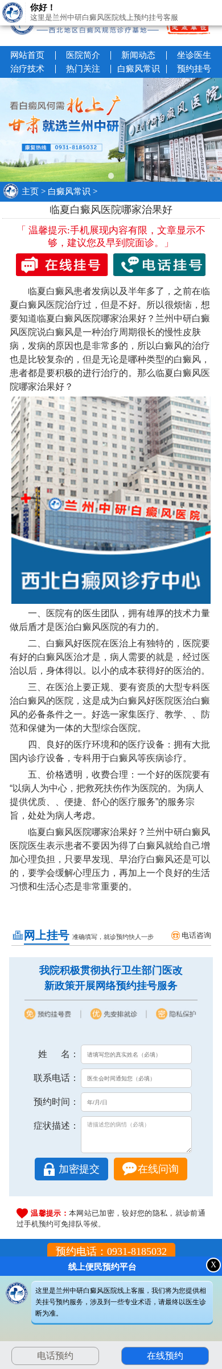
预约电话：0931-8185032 (111, 1251)
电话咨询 (196, 936)
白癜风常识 (138, 68)
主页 (30, 191)
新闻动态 (138, 55)
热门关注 (83, 68)
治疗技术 (27, 68)
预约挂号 (194, 68)
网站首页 (27, 55)
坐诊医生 (194, 55)
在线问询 (158, 1169)
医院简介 (83, 55)
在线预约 (164, 1355)
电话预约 (55, 1355)
